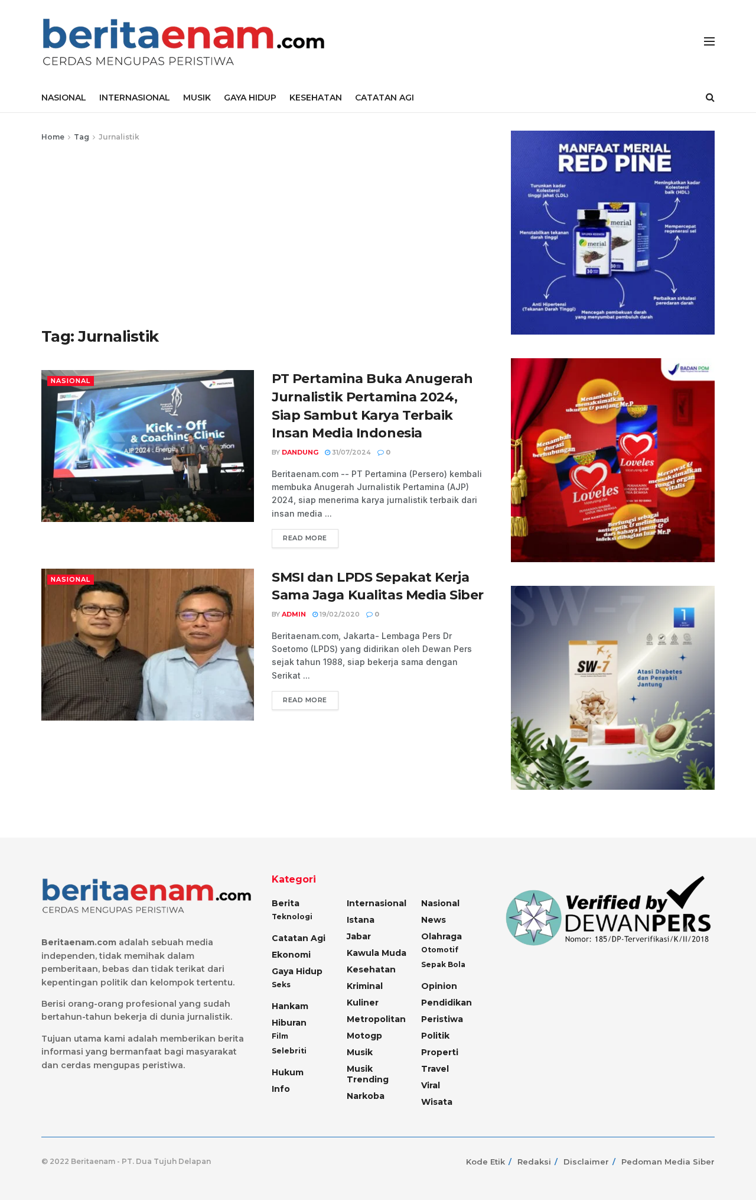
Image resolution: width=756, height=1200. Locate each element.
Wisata (436, 1102)
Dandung (300, 452)
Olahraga (441, 936)
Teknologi (292, 916)
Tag (81, 136)
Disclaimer (586, 1161)
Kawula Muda (376, 953)
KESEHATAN (315, 97)
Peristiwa (442, 1019)
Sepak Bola (443, 964)
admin (294, 614)
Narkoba (365, 1096)
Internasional (376, 903)
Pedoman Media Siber (668, 1161)
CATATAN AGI (384, 97)
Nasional (70, 381)
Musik (360, 1052)
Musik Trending (368, 1074)
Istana (360, 919)
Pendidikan (446, 1002)
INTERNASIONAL (134, 97)
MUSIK (197, 97)
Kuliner (363, 1002)
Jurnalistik (119, 136)
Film (280, 1036)
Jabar (359, 936)
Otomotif (439, 949)
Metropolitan (376, 1019)
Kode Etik (485, 1161)
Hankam (290, 1006)
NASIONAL (63, 97)
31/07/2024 (350, 452)
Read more (305, 538)
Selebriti (289, 1050)
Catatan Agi (298, 938)
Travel (435, 1068)
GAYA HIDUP (250, 97)
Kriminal (365, 986)
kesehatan (371, 969)
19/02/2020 (339, 614)
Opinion (439, 986)
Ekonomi (291, 954)
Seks (281, 984)
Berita (285, 903)
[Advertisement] (262, 232)
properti (439, 1052)
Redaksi (534, 1161)
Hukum (288, 1072)
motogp (364, 1035)
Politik (435, 1035)
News (433, 919)
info (281, 1089)
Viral (430, 1085)
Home (52, 136)
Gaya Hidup (297, 971)
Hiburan (289, 1022)
